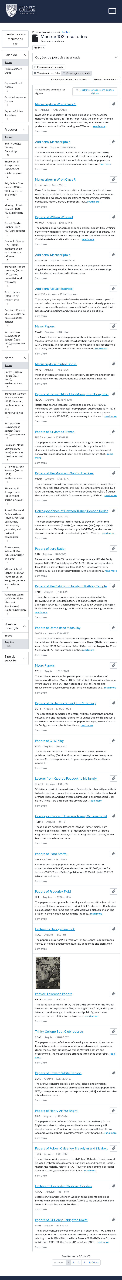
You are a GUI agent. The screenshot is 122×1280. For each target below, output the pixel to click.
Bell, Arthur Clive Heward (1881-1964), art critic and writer (13, 191)
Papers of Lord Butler (50, 549)
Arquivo (13, 644)
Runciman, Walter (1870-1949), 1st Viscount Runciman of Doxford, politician (15, 604)
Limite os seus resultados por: (15, 39)
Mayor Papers (45, 326)
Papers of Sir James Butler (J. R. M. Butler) (65, 703)
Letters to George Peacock (55, 929)
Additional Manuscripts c (52, 142)
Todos (8, 62)
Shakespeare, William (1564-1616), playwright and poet (14, 554)
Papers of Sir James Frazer (54, 432)
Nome (9, 358)
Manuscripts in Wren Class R (55, 179)
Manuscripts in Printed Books (56, 364)
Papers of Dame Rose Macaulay (58, 628)
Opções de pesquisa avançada (57, 57)
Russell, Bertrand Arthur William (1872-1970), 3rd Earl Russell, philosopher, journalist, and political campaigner (14, 525)
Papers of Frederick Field (53, 891)
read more (99, 126)
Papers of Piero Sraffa (13, 72)
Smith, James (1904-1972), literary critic (12, 297)
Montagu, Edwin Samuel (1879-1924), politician (13, 210)
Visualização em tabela (77, 73)
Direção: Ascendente (105, 79)
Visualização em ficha (48, 73)
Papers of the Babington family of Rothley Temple (71, 586)
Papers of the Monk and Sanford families (64, 473)
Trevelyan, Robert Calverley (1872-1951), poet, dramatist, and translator (14, 276)
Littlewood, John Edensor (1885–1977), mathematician (14, 474)
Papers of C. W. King (49, 741)
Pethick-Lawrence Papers (15, 101)
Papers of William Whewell (54, 217)
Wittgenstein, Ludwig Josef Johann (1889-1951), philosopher (14, 339)
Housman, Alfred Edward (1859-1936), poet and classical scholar (14, 452)
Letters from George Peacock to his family (66, 778)
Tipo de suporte (10, 658)
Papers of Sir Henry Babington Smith (61, 1220)
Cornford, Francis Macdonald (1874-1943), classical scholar (15, 317)
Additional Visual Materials (54, 289)
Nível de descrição (12, 626)
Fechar (66, 32)
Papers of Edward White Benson (58, 1073)
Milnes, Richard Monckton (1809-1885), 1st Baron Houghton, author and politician (14, 578)
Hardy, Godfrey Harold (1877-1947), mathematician (13, 379)
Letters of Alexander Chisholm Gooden (63, 1186)
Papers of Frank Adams (13, 86)
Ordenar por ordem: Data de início (69, 79)
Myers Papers (45, 665)
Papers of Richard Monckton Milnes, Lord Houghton (71, 394)
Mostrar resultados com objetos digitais (96, 91)
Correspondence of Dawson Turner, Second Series (71, 511)
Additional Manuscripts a (52, 255)
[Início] (22, 11)
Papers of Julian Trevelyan (13, 115)
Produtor (11, 129)
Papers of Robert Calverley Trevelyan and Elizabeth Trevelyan (72, 1148)
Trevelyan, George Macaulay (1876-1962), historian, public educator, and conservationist (15, 405)
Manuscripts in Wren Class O (55, 104)
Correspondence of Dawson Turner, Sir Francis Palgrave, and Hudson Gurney (72, 816)
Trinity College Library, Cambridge (12, 149)
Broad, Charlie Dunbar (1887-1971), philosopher (14, 228)
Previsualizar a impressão (50, 66)
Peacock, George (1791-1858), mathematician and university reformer (14, 250)
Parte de (11, 55)
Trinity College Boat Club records (59, 1031)
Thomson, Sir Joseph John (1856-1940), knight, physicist (14, 169)
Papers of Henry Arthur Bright (56, 1111)
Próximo (93, 1262)
